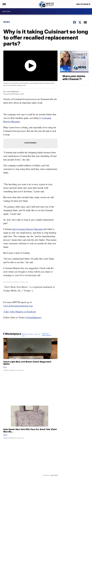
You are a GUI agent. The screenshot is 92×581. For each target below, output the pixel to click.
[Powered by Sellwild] (54, 475)
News (6, 22)
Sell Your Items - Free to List (31, 335)
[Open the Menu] (4, 4)
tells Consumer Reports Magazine (27, 229)
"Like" (6, 311)
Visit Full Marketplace (46, 334)
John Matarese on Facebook (23, 311)
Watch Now (82, 4)
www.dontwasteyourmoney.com (18, 305)
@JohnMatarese (33, 317)
